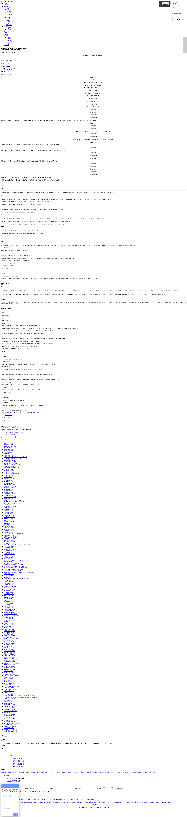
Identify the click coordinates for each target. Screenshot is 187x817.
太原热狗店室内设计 (9, 521)
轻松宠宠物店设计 (8, 481)
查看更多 (3, 745)
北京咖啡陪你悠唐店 (9, 470)
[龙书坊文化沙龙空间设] (45, 772)
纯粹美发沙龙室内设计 (9, 530)
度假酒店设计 (94, 802)
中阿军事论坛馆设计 (9, 492)
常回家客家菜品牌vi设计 (10, 494)
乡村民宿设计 (43, 802)
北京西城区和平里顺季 (18, 766)
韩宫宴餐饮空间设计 (9, 547)
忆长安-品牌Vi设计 (8, 671)
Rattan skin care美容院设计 (10, 708)
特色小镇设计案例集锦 (9, 643)
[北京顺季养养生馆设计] (85, 772)
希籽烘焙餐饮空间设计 (9, 517)
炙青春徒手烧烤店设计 (9, 688)
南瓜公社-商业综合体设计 (10, 683)
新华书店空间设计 (8, 558)
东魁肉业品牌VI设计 (9, 594)
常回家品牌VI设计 (8, 592)
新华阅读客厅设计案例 (9, 661)
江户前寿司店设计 (8, 640)
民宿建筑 (8, 12)
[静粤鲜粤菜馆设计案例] (98, 772)
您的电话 (27, 788)
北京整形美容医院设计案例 (11, 726)
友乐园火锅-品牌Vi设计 (9, 681)
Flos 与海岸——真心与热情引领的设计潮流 (15, 566)
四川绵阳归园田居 (8, 450)
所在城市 (51, 788)
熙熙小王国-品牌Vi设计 (9, 668)
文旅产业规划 (134, 802)
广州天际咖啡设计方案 (9, 694)
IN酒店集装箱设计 (8, 512)
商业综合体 (9, 14)
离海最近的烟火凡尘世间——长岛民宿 (13, 564)
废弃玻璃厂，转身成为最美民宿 (12, 464)
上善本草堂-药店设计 (9, 611)
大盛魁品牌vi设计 (8, 514)
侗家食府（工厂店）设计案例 (11, 663)
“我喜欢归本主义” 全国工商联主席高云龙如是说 (16, 578)
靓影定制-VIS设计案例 (9, 718)
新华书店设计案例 (8, 700)
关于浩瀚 (6, 5)
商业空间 (8, 9)
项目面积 (75, 788)
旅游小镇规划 (149, 802)
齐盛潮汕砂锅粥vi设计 (9, 538)
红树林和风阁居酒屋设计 (10, 714)
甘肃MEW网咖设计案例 (10, 689)
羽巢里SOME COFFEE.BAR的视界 (12, 500)
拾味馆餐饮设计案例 (9, 715)
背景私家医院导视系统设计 (11, 701)
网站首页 (11, 1)
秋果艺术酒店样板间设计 (10, 546)
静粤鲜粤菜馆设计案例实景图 (11, 467)
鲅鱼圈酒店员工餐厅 (9, 597)
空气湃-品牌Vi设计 (8, 646)
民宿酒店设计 (9, 18)
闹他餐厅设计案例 (8, 672)
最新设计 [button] (6, 26)
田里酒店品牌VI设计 (9, 498)
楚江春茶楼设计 (8, 477)
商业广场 (8, 23)
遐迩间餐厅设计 (8, 598)
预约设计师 (9, 42)
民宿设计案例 (50, 802)
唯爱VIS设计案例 (8, 637)
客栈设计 (8, 20)
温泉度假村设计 (102, 802)
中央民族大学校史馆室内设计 (11, 549)
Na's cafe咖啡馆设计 (9, 483)
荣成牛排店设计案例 (9, 677)
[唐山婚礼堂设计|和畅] (6, 772)
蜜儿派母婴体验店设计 (9, 666)
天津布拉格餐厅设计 (9, 455)
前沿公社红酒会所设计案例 (11, 680)
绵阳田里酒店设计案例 (9, 635)
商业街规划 (9, 25)
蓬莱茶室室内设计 (8, 510)
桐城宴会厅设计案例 (9, 574)
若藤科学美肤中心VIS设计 (10, 704)
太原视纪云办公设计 (9, 575)
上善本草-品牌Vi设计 (9, 657)
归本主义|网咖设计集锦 (9, 664)
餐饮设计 (169, 802)
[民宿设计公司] (5, 2)
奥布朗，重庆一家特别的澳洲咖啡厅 (13, 571)
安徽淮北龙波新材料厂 (18, 760)
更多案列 (8, 29)
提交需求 (6, 32)
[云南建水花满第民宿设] (149, 772)
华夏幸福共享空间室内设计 (11, 506)
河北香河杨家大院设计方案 (11, 731)
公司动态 (8, 28)
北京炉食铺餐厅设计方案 (10, 655)
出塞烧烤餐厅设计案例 (9, 631)
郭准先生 (8, 38)
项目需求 (99, 788)
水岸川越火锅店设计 (9, 475)
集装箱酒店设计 (127, 802)
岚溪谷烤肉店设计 (8, 532)
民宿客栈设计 (36, 802)
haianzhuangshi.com (8, 415)
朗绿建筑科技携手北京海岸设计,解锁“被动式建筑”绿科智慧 (19, 572)
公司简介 (8, 37)
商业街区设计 (9, 15)
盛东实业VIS (7, 580)
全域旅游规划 (156, 802)
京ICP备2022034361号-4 (93, 804)
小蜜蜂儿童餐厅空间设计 (10, 486)
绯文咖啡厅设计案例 (9, 620)
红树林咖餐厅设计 (8, 634)
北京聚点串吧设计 (8, 624)
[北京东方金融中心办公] (32, 772)
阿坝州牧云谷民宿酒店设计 (11, 446)
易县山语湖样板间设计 (9, 515)
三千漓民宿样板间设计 (9, 543)
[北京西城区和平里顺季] (71, 772)
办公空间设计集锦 (8, 649)
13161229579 (9, 420)
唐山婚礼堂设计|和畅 (18, 758)
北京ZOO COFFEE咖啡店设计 (11, 686)
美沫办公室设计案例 (9, 587)
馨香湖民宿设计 (8, 523)
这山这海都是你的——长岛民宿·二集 (13, 563)
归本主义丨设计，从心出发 (11, 463)
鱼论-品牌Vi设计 (8, 626)
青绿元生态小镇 (8, 452)
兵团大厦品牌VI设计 (9, 551)
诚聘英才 (8, 43)
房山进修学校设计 (8, 529)
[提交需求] (27, 429)
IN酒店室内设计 (8, 555)
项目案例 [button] (6, 6)
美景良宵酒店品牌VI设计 (10, 586)
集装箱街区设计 (115, 802)
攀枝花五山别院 (8, 447)
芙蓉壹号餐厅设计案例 (9, 709)
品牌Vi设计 (7, 426)
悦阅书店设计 (7, 583)
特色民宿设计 (65, 802)
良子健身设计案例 (8, 618)
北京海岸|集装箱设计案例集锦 (11, 675)
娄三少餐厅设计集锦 (9, 717)
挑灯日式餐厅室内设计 (9, 535)
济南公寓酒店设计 (8, 606)
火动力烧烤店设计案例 (9, 651)
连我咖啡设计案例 (8, 581)
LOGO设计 (13, 426)
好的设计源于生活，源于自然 (11, 461)
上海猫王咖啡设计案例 (9, 472)
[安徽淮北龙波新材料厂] (19, 772)
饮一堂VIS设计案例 (9, 641)
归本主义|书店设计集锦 (9, 669)
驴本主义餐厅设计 (8, 507)
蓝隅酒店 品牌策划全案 (9, 609)
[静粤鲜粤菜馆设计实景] (111, 772)
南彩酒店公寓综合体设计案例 (11, 723)
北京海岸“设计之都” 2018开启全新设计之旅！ (15, 534)
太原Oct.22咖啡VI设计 (9, 589)
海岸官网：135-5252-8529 (13, 780)
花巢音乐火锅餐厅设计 (9, 478)
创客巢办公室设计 (8, 601)
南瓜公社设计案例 (8, 595)
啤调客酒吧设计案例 (9, 691)
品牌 (4, 333)
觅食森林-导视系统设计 (10, 654)
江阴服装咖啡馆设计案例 (10, 698)
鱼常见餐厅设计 (8, 577)
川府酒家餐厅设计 (8, 489)
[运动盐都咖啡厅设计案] (58, 772)
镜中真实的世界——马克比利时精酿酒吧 (14, 501)
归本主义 (8, 40)
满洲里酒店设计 (8, 621)
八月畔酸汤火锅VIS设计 (10, 497)
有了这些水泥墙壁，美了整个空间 (12, 458)
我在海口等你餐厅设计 (9, 520)
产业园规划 (164, 802)
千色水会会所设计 (8, 584)
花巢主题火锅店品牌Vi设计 (10, 729)
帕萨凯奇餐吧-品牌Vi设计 (10, 614)
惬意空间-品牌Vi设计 (9, 660)
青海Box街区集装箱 (9, 466)
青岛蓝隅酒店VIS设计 (9, 720)
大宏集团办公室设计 (9, 623)
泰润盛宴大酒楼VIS (9, 480)
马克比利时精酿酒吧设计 (10, 703)
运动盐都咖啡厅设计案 (18, 764)
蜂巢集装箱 (6, 454)
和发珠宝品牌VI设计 (9, 540)
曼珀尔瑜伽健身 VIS (9, 612)
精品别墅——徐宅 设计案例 (11, 615)
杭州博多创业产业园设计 (10, 724)
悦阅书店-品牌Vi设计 (9, 678)
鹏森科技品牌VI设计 (9, 604)
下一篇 (11, 434)
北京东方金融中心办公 (18, 761)
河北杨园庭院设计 (8, 591)
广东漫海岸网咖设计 (9, 728)
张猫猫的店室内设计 (9, 557)
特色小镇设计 (142, 802)
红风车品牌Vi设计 (8, 692)
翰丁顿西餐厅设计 (8, 607)
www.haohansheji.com (13, 412)
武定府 (108, 802)
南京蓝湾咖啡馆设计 (9, 518)
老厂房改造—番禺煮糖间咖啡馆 (12, 503)
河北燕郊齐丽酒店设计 (9, 632)
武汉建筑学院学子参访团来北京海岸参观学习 (15, 457)
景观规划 (8, 17)
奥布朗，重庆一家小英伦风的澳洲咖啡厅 (14, 569)
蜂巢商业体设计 (8, 561)
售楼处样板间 (9, 22)
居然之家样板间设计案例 (10, 721)
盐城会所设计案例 (8, 706)
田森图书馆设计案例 (9, 648)
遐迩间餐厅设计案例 (9, 712)
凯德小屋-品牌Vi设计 (9, 617)
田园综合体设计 (81, 802)
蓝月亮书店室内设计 (9, 526)
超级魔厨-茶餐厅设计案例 (10, 658)
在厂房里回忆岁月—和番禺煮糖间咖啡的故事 (15, 567)
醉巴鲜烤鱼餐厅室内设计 (10, 541)
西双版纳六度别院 (8, 449)
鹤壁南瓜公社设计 (8, 444)
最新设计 (6, 733)
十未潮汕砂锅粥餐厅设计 (10, 495)
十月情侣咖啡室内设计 (9, 527)
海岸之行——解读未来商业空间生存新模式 (15, 560)
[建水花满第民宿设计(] (124, 772)
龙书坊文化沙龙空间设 (18, 763)
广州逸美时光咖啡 (8, 469)
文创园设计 (88, 802)
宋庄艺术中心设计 (8, 443)
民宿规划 (8, 11)
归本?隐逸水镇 (7, 627)
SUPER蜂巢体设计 (8, 504)
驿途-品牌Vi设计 (8, 684)
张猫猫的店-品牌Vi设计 (9, 652)
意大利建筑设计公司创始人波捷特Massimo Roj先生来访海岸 (19, 695)
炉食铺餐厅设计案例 (9, 629)
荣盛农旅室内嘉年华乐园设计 (11, 537)
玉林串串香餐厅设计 (9, 509)
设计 (34, 338)
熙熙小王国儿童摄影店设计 (11, 638)
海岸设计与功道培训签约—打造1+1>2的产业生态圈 (17, 544)
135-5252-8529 (8, 417)
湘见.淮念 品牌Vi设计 (9, 484)
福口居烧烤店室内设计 (9, 487)
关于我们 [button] (6, 35)
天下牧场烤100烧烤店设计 (10, 711)
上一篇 (13, 432)
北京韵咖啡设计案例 (9, 644)
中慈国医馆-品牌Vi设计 (9, 674)
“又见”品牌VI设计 (8, 600)
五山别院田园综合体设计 (10, 460)
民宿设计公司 (58, 802)
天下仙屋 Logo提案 (8, 603)
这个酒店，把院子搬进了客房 (11, 474)
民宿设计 (6, 3)
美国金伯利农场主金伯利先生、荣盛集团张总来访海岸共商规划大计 (21, 697)
